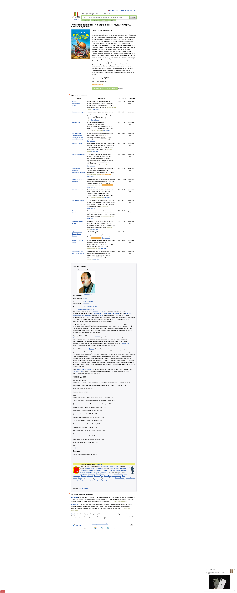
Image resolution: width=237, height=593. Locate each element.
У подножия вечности (78, 200)
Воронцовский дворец (86, 472)
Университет (83, 474)
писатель (86, 301)
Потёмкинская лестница (100, 470)
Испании (91, 349)
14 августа (86, 294)
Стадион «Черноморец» (86, 480)
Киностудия (91, 474)
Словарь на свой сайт (126, 10)
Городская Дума (98, 476)
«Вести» (75, 338)
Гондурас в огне (78, 447)
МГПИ (101, 315)
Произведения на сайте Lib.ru (86, 309)
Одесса (85, 298)
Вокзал (75, 478)
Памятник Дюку (114, 468)
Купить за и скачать (105, 88)
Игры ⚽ (112, 20)
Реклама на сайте (103, 524)
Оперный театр (100, 474)
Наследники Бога (77, 189)
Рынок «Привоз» (119, 478)
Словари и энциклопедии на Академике (96, 14)
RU (134, 10)
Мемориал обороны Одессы (102, 480)
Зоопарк (80, 478)
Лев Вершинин (83, 488)
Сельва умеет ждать (78, 112)
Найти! (133, 17)
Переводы (95, 20)
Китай (73, 514)
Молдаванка (99, 468)
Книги (103, 20)
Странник (86, 306)
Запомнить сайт (113, 10)
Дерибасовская (114, 466)
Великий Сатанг (77, 143)
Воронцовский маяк (121, 470)
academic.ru (76, 19)
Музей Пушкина (118, 474)
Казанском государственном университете (106, 313)
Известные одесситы (117, 480)
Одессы (99, 464)
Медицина (74, 504)
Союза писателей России (83, 369)
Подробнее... (96, 109)
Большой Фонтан (89, 468)
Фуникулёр (112, 470)
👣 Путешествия (77, 525)
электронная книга (105, 174)
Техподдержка (95, 524)
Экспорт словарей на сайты (77, 528)
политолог (86, 303)
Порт (123, 476)
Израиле (97, 336)
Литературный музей (87, 476)
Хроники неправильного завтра (76, 103)
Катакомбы (105, 466)
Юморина (126, 480)
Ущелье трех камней (78, 154)
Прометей (74, 497)
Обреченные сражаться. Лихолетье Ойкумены (78, 170)
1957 (90, 294)
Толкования (86, 20)
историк (91, 301)
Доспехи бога (76, 122)
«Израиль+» (96, 338)
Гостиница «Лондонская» (100, 472)
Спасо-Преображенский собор (112, 476)
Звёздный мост (93, 306)
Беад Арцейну (125, 343)
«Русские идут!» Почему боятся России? (77, 234)
